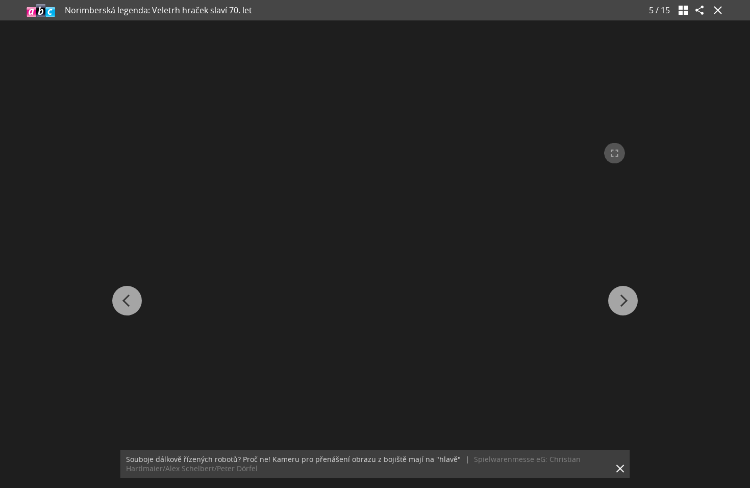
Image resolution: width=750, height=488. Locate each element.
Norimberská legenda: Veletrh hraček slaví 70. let (158, 10)
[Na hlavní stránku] (41, 10)
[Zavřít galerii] (716, 10)
